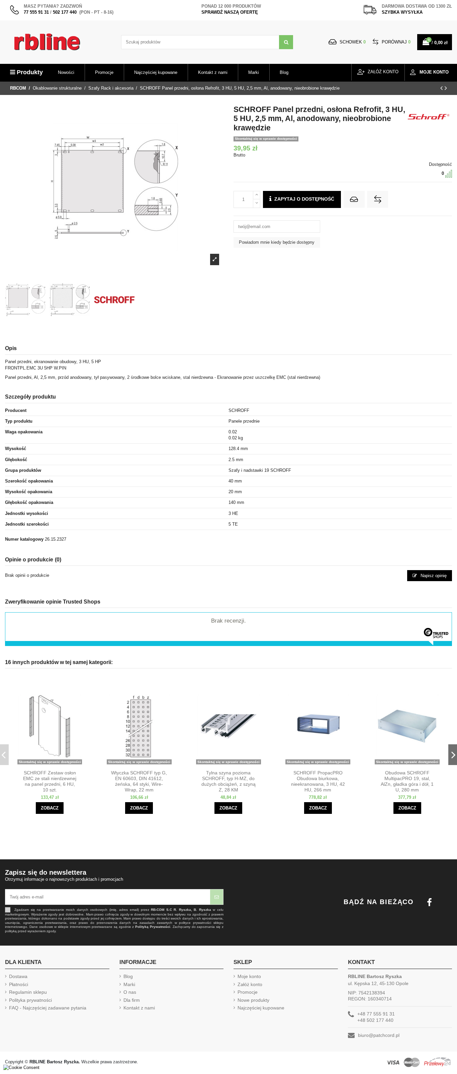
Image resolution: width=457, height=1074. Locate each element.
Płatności (18, 984)
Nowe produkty (253, 1000)
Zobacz (50, 808)
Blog (128, 976)
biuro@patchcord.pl (378, 1035)
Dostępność (440, 164)
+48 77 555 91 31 (376, 1013)
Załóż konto (250, 984)
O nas (129, 992)
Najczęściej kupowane (261, 1007)
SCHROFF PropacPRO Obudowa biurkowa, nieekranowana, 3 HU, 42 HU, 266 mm (318, 781)
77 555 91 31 (36, 12)
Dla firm (131, 1000)
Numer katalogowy (24, 539)
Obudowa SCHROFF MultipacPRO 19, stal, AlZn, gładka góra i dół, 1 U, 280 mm (407, 781)
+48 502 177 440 (375, 1020)
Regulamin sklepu (28, 992)
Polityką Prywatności (152, 927)
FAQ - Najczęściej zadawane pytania (47, 1007)
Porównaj (395, 41)
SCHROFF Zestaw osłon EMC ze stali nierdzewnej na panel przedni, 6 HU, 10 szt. (49, 781)
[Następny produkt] (446, 88)
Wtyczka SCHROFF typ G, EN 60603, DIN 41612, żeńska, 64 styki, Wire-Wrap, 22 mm (139, 781)
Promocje (248, 992)
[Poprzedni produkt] (442, 88)
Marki (129, 984)
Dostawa (18, 976)
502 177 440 (65, 12)
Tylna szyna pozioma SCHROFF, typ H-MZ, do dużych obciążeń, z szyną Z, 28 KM (228, 781)
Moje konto (249, 976)
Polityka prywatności (30, 1000)
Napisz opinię (433, 575)
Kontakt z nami (139, 1007)
